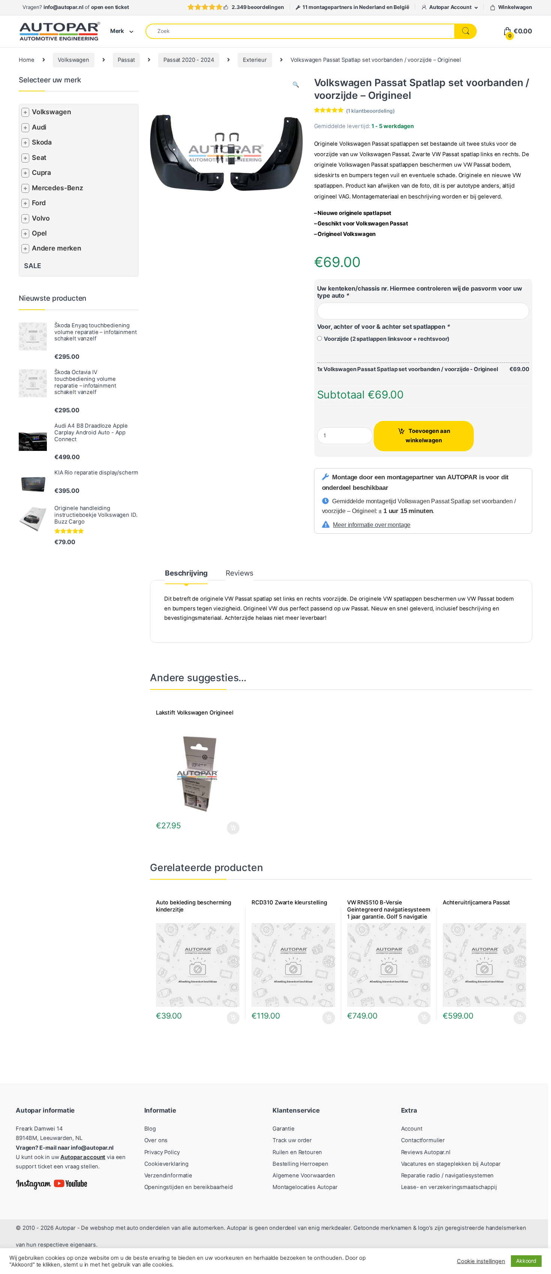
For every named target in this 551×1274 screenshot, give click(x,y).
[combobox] (300, 31)
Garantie (284, 1128)
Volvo (41, 218)
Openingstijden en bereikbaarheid (188, 1187)
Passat (126, 60)
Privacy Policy (162, 1152)
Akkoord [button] (526, 1261)
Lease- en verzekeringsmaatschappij (449, 1187)
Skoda (42, 142)
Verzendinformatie (168, 1175)
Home (26, 60)
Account (411, 1128)
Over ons (156, 1140)
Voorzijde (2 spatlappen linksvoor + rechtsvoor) (386, 339)
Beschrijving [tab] (186, 573)
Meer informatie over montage (371, 525)
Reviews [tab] (239, 573)
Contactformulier (423, 1140)
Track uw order (292, 1140)
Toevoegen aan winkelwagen (428, 436)
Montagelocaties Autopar (305, 1187)
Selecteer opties (228, 828)
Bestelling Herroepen (300, 1164)
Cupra (41, 172)
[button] (295, 85)
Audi (39, 127)
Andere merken (56, 248)
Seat (39, 157)
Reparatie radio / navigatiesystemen (447, 1175)
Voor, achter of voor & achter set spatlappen (383, 326)
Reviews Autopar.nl (426, 1152)
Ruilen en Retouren (297, 1152)
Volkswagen (73, 60)
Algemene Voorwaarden (304, 1175)
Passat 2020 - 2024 (188, 60)
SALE (32, 266)
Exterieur (255, 60)
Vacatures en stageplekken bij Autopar (451, 1164)
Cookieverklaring (166, 1164)
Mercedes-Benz (57, 188)
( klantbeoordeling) (370, 111)
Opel (39, 233)
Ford (39, 203)
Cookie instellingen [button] (481, 1261)
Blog (150, 1128)
